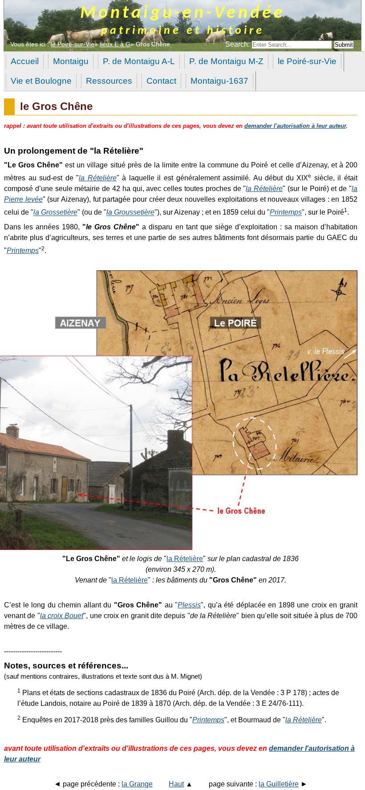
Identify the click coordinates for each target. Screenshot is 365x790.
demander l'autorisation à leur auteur (295, 125)
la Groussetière (130, 212)
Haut (176, 784)
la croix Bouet (62, 615)
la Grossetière (55, 212)
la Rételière (98, 178)
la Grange (137, 784)
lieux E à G (115, 44)
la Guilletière (279, 784)
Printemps (286, 212)
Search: (238, 44)
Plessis (189, 605)
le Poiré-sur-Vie (72, 44)
